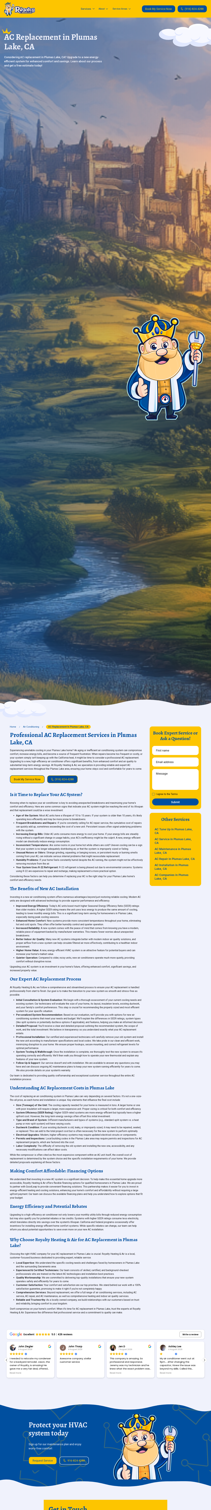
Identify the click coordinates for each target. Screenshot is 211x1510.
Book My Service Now (158, 8)
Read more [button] (15, 1373)
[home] (19, 9)
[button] (88, 9)
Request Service (43, 1460)
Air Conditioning (31, 727)
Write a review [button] (190, 1334)
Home (13, 727)
